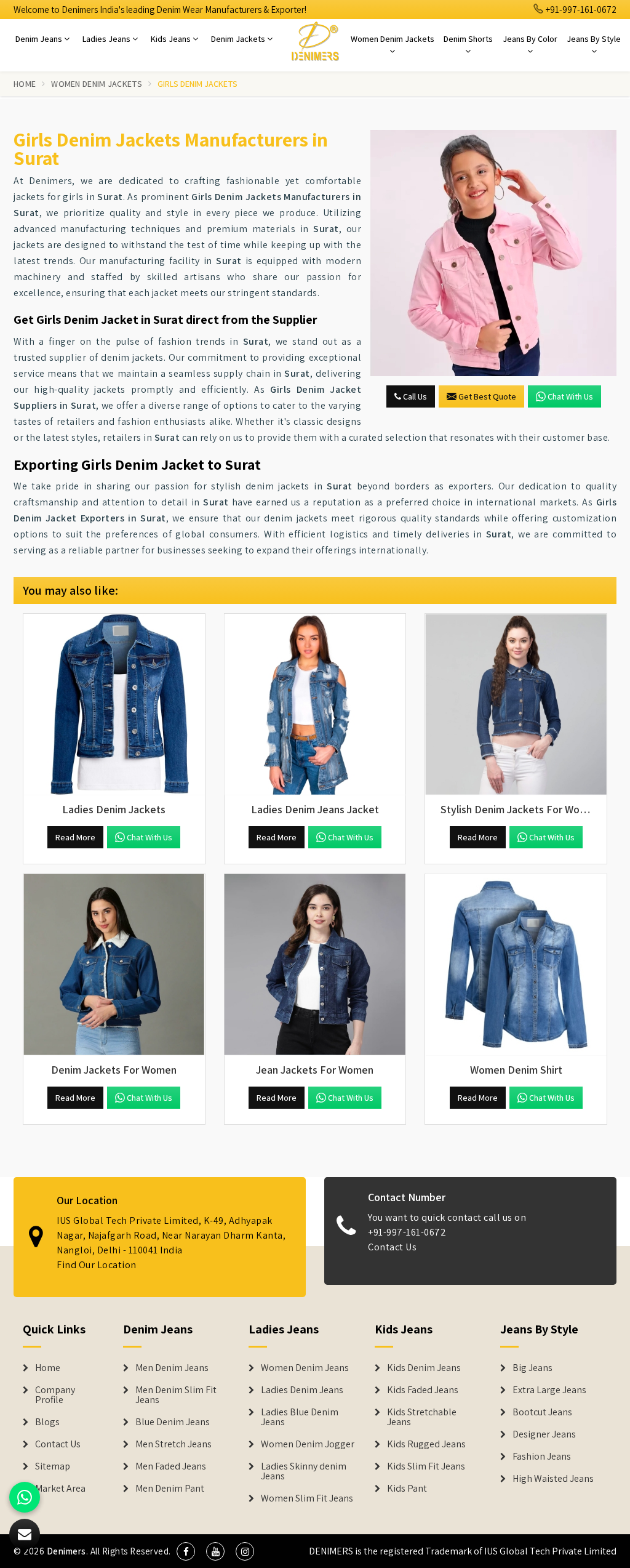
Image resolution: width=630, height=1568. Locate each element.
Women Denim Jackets (392, 38)
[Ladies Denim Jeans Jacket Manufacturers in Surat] (315, 704)
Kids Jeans (172, 38)
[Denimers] (315, 41)
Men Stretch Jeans (173, 1444)
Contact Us (392, 1246)
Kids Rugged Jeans (426, 1444)
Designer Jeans (544, 1434)
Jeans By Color (530, 38)
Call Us (414, 396)
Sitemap (52, 1466)
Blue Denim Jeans (172, 1422)
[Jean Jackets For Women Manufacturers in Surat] (315, 965)
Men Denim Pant (169, 1489)
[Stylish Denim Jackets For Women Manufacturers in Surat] (516, 704)
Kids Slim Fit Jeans (426, 1466)
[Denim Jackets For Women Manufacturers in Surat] (114, 965)
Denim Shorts (468, 38)
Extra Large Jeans (549, 1390)
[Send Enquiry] (493, 253)
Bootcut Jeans (542, 1412)
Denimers (66, 1551)
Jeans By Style (594, 38)
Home (25, 83)
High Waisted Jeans (553, 1479)
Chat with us (570, 396)
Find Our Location (97, 1264)
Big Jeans (532, 1368)
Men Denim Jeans (172, 1368)
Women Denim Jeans (305, 1368)
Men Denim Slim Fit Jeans (176, 1395)
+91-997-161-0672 (580, 9)
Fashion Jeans (541, 1456)
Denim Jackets (239, 38)
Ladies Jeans (107, 38)
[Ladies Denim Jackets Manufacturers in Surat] (114, 704)
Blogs (47, 1422)
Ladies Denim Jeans (302, 1390)
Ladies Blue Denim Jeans (299, 1417)
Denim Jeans (39, 38)
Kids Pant (407, 1489)
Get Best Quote (487, 396)
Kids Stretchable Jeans (422, 1417)
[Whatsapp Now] (24, 1497)
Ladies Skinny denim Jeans (303, 1471)
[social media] (186, 1551)
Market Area (60, 1489)
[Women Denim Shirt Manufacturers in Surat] (516, 965)
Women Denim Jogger (307, 1444)
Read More (75, 837)
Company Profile (55, 1395)
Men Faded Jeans (170, 1466)
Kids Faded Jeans (422, 1390)
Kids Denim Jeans (424, 1368)
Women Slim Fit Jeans (307, 1498)
